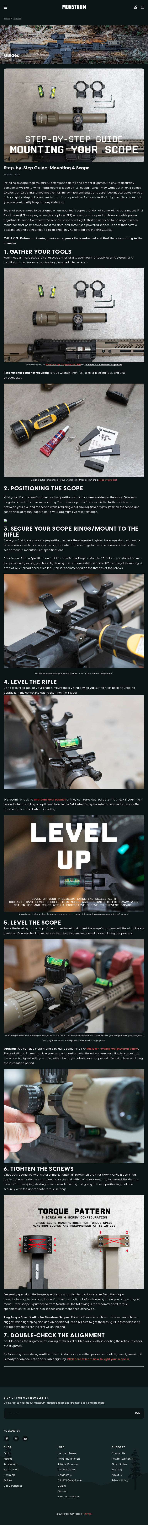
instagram (16, 1438)
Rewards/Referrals (69, 1458)
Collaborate (65, 1475)
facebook (7, 1438)
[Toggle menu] (8, 7)
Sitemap (62, 1491)
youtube (25, 1438)
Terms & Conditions (69, 1496)
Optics (8, 1453)
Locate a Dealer (67, 1453)
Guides (8, 1480)
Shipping (117, 1469)
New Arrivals (11, 1469)
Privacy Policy (120, 1480)
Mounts (8, 1458)
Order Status (119, 1464)
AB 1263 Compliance (70, 1480)
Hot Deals (9, 1475)
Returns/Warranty (122, 1458)
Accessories (10, 1464)
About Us (117, 1475)
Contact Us (118, 1453)
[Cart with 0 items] (142, 7)
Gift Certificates (13, 1485)
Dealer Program (67, 1469)
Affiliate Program (68, 1464)
